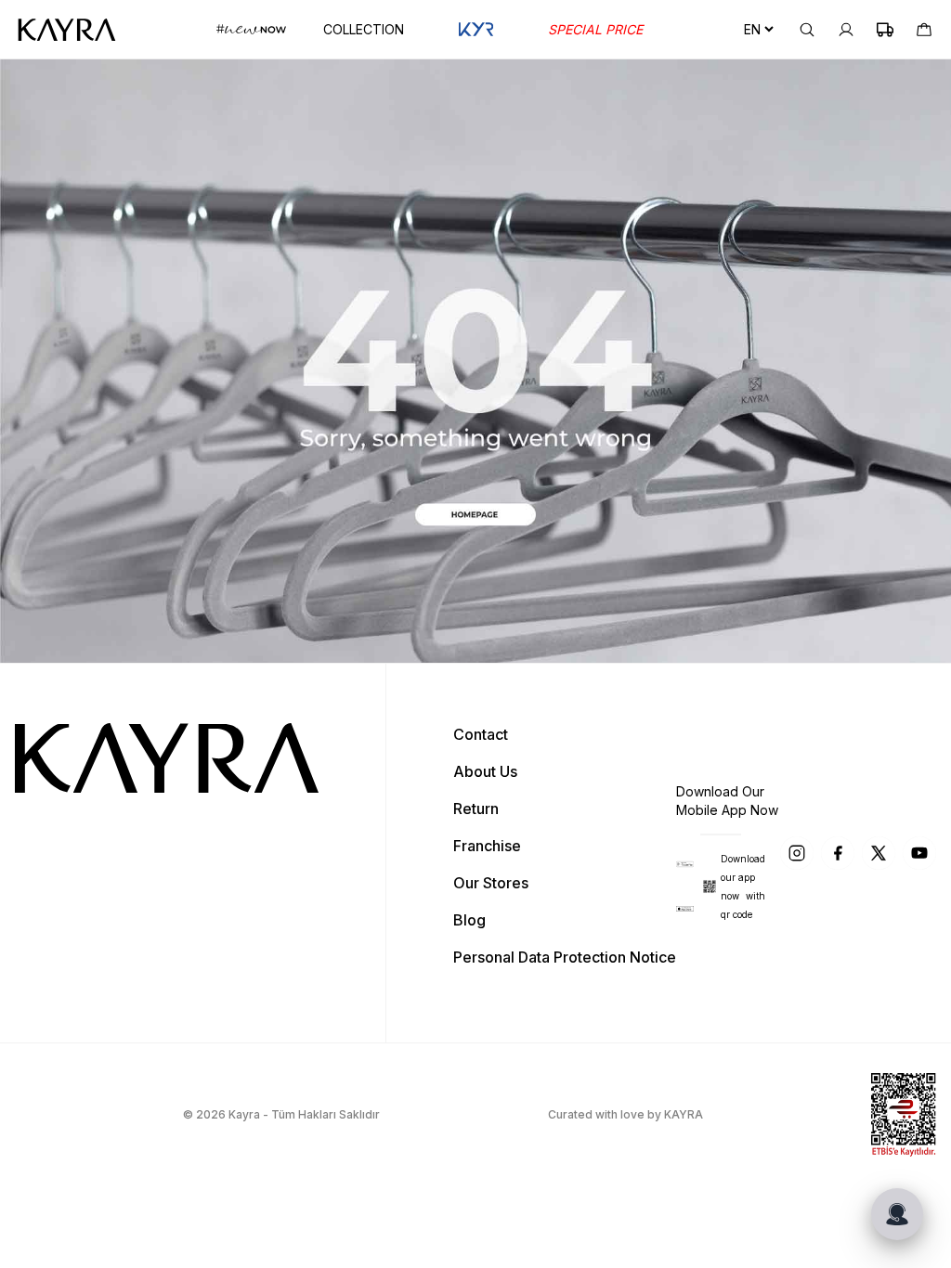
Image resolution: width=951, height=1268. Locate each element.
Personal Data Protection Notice (564, 957)
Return (476, 808)
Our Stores (490, 882)
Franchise (487, 845)
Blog (469, 920)
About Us (485, 771)
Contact (480, 734)
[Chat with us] (897, 1214)
